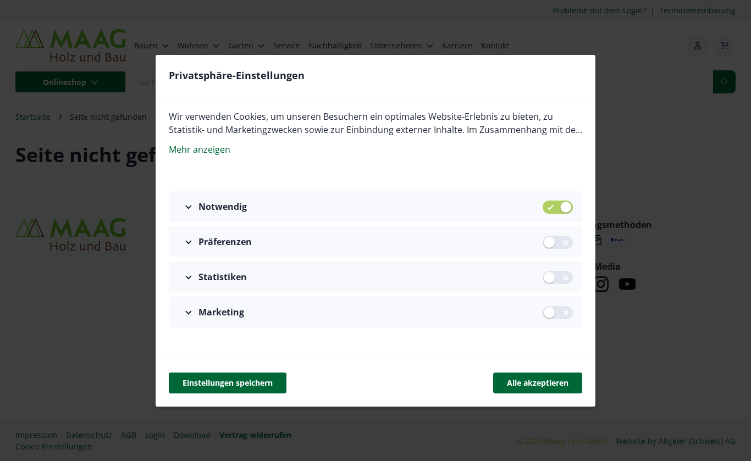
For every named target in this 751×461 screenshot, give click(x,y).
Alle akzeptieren (537, 382)
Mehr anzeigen (199, 149)
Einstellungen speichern (228, 382)
